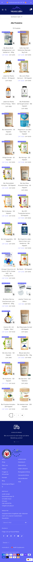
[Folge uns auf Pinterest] (14, 536)
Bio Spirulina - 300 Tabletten (24, 380)
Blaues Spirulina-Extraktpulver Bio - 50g (24, 354)
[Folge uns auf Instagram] (11, 536)
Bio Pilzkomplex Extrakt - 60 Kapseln (24, 328)
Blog (3, 481)
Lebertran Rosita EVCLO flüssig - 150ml (8, 103)
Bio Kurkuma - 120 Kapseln (8, 380)
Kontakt (4, 477)
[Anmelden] (25, 522)
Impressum (21, 462)
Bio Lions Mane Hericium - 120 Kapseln (24, 77)
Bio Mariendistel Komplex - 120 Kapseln (8, 184)
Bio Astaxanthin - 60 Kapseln (8, 131)
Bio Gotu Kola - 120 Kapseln (8, 354)
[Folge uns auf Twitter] (7, 536)
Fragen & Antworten (5, 473)
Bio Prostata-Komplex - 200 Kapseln (8, 405)
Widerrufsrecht (23, 468)
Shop (3, 462)
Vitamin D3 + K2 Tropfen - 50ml (8, 328)
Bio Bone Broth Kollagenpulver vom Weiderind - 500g (8, 50)
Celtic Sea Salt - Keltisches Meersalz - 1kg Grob (24, 50)
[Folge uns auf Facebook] (4, 536)
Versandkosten (23, 478)
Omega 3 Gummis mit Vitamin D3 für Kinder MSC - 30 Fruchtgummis (8, 272)
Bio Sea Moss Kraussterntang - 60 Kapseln (24, 185)
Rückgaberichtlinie (24, 472)
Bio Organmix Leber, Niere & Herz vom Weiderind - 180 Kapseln (24, 242)
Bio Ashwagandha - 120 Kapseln (8, 240)
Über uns (5, 465)
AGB (19, 481)
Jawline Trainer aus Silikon (24, 300)
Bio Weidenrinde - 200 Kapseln (24, 405)
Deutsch (5, 542)
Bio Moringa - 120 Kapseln (24, 158)
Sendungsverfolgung (8, 485)
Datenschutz (22, 465)
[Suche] (5, 9)
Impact (4, 468)
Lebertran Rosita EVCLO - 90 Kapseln (8, 77)
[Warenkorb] (30, 10)
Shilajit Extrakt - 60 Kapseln (8, 158)
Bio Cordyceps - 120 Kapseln (8, 212)
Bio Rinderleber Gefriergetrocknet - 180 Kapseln (24, 104)
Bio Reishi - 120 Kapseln (24, 269)
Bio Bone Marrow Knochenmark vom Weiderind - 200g (8, 301)
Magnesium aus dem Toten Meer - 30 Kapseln (24, 132)
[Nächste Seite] (22, 415)
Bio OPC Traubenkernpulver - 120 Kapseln (24, 213)
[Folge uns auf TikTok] (22, 536)
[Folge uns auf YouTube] (18, 536)
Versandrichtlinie (23, 475)
